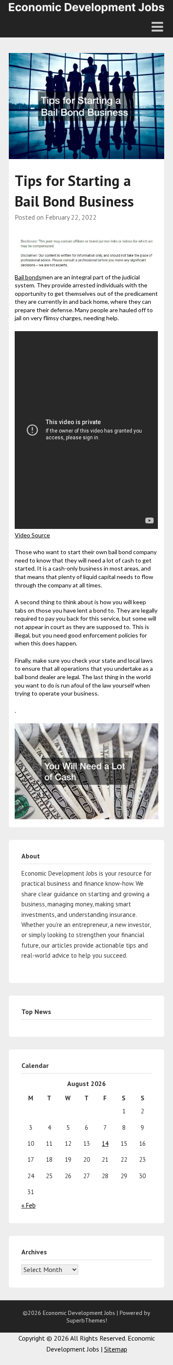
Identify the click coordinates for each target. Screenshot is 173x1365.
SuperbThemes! (86, 1320)
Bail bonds (28, 277)
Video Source (32, 535)
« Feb (28, 1205)
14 (105, 1143)
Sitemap (115, 1349)
